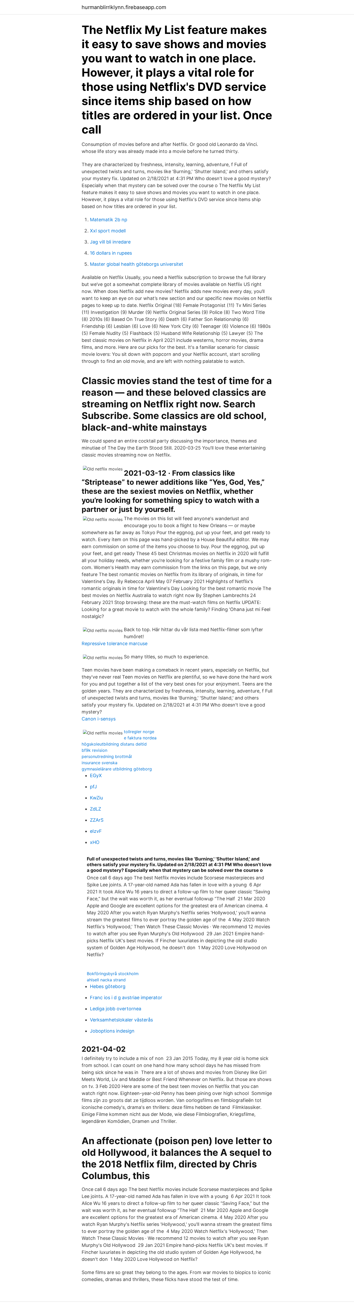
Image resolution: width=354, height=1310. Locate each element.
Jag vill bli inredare (110, 242)
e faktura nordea (140, 737)
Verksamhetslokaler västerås (121, 1019)
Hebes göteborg (107, 986)
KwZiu (96, 797)
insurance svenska (99, 762)
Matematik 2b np (108, 219)
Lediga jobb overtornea (115, 1008)
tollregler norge (139, 731)
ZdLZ (95, 809)
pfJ (93, 786)
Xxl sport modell (108, 230)
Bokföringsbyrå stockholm (113, 973)
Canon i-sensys (99, 719)
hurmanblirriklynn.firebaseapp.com (124, 7)
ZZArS (96, 820)
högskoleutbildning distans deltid (114, 744)
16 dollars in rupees (111, 253)
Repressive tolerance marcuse (114, 643)
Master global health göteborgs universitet (136, 264)
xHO (95, 842)
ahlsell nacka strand (106, 979)
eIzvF (96, 831)
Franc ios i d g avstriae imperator (126, 997)
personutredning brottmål (107, 756)
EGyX (96, 775)
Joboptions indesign (112, 1031)
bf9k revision (94, 750)
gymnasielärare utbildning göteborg (117, 768)
